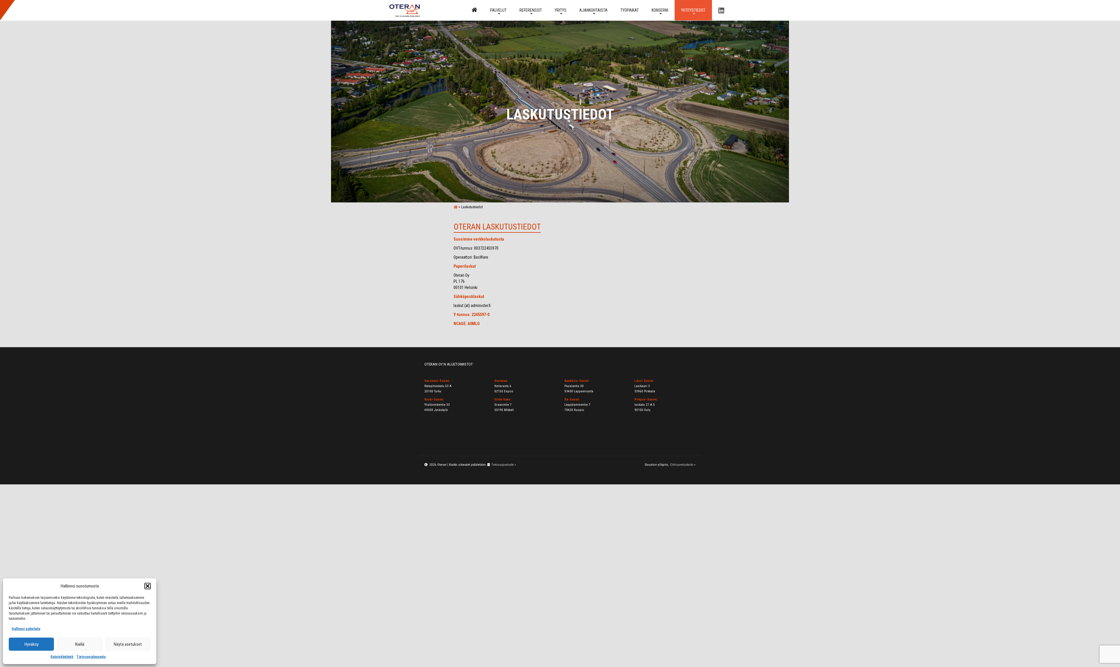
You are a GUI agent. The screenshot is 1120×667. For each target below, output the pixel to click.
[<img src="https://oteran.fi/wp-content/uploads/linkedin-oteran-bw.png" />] (721, 10)
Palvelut (498, 10)
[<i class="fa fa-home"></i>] (474, 10)
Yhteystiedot (693, 10)
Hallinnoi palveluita (26, 629)
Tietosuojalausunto (91, 657)
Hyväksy (31, 644)
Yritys (560, 10)
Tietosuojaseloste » (503, 465)
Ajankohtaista (593, 10)
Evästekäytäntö (62, 657)
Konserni (660, 10)
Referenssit (530, 10)
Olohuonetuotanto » (683, 465)
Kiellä (79, 644)
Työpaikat (629, 10)
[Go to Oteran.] (456, 207)
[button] (147, 586)
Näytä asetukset (128, 644)
